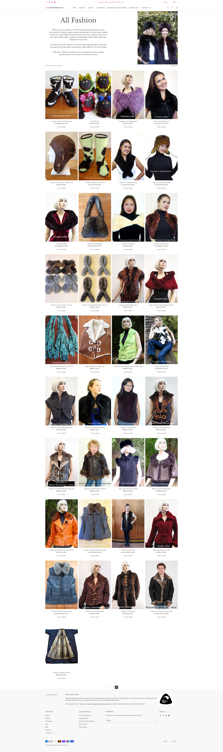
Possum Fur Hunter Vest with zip (61, 611)
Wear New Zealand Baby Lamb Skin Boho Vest (128, 366)
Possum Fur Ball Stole (128, 244)
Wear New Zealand (53, 745)
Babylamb (96, 704)
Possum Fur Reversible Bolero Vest (61, 427)
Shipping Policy (83, 718)
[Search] (168, 8)
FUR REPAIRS (101, 8)
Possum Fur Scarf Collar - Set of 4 (61, 305)
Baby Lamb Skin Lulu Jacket (161, 550)
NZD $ (174, 2)
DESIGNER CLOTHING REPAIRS (117, 8)
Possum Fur (83, 704)
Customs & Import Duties (86, 721)
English (165, 2)
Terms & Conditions (85, 715)
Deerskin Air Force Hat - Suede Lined (61, 182)
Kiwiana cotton (104, 704)
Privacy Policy (83, 727)
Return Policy (83, 724)
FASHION (82, 8)
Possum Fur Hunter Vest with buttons (94, 550)
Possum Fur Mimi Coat (128, 611)
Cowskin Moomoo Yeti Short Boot (61, 121)
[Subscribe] (156, 720)
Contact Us (48, 733)
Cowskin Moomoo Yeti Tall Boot (95, 182)
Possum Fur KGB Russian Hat (161, 182)
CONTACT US (146, 8)
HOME (74, 8)
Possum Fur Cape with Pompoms (95, 427)
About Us (48, 730)
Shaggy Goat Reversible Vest (128, 305)
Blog (46, 727)
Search (47, 715)
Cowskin (90, 704)
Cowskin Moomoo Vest (161, 366)
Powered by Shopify (63, 745)
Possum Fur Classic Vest (128, 427)
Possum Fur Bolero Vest (161, 244)
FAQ (46, 724)
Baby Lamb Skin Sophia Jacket (161, 489)
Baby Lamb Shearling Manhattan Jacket (61, 550)
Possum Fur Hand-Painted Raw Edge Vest (61, 489)
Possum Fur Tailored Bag (94, 244)
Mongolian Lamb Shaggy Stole (128, 121)
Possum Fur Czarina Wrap (161, 121)
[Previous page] (106, 687)
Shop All (47, 718)
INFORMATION (134, 8)
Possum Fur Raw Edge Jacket (95, 611)
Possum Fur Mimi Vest (128, 550)
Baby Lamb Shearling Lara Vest (128, 489)
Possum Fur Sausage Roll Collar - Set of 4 (94, 305)
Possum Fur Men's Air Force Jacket (161, 611)
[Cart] (177, 8)
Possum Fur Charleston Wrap (128, 182)
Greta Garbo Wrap (61, 244)
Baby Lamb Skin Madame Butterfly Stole (161, 305)
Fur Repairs (48, 721)
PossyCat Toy (95, 121)
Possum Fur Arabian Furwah (61, 672)
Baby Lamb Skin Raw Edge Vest (94, 366)
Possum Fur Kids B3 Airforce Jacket (95, 489)
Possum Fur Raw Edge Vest (161, 427)
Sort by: (49, 65)
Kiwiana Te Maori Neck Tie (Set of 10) (61, 366)
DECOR (90, 8)
